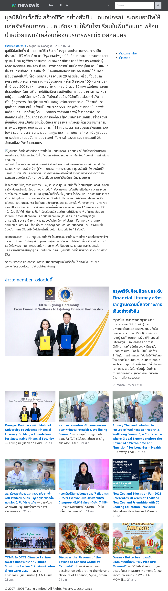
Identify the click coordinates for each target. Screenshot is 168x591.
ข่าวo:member (128, 53)
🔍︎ (158, 5)
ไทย (51, 5)
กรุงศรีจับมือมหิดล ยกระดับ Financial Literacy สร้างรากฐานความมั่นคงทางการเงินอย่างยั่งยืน (138, 301)
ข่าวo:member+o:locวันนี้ (28, 280)
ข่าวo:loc (124, 58)
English (65, 5)
